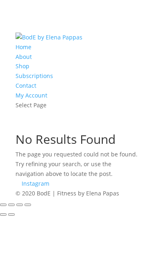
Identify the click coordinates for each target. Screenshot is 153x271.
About (24, 57)
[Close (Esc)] (27, 205)
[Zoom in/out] (3, 205)
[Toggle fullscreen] (11, 205)
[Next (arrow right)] (11, 214)
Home (23, 47)
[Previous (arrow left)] (3, 214)
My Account (31, 95)
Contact (26, 85)
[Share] (19, 205)
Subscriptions (34, 76)
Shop (22, 66)
